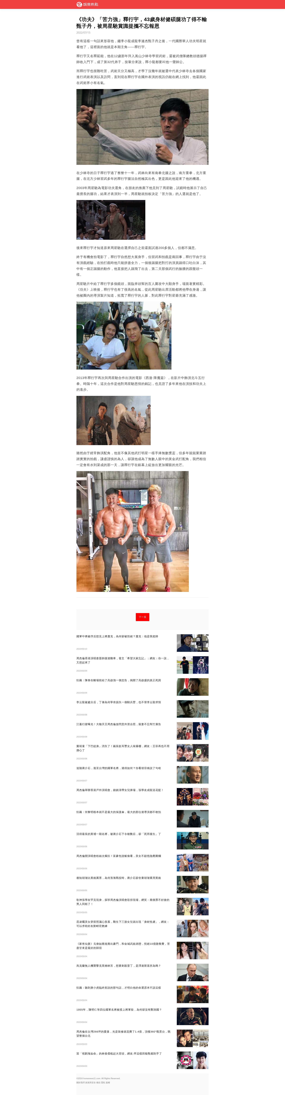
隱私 (103, 1082)
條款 (98, 1082)
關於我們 (80, 1082)
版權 (108, 1082)
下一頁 (142, 617)
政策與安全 (90, 1082)
